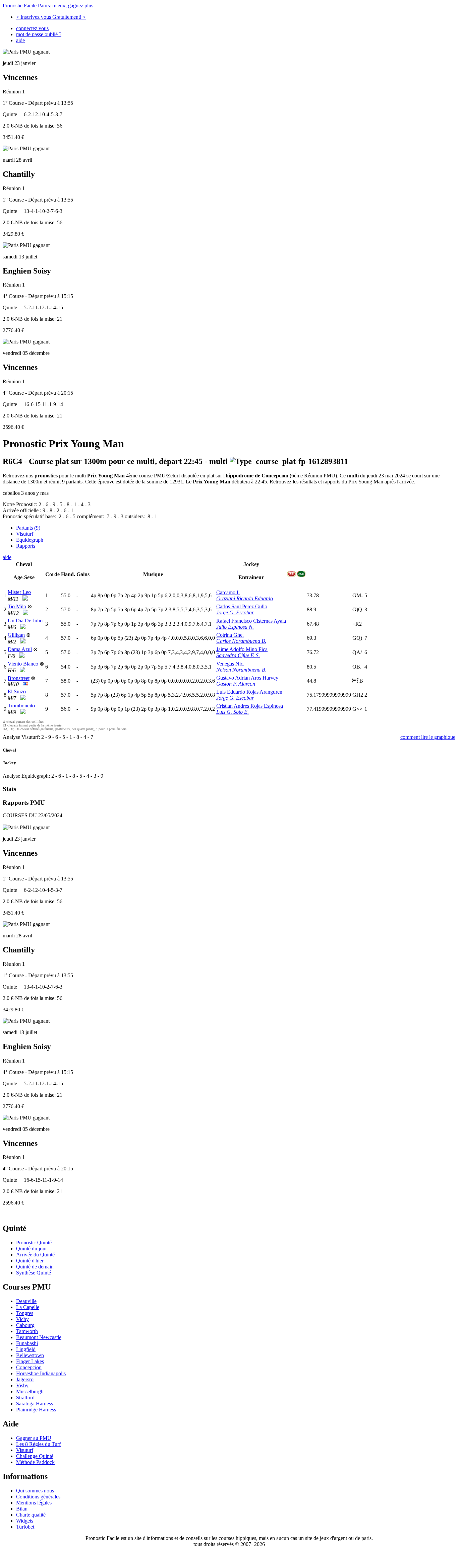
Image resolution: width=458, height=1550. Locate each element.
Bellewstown (30, 1355)
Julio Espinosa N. (235, 627)
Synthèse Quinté (33, 1272)
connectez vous (32, 28)
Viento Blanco (23, 664)
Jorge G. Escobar (235, 612)
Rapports (25, 546)
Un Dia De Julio (25, 620)
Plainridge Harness (36, 1409)
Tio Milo (17, 606)
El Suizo (17, 691)
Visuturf (24, 534)
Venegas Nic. (230, 664)
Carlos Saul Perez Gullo (241, 606)
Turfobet (25, 1527)
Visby (22, 1385)
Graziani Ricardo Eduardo (244, 598)
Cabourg (25, 1325)
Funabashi (27, 1343)
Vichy (22, 1319)
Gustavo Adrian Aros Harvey (247, 678)
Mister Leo (19, 592)
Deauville (26, 1301)
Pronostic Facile (48, 5)
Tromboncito (21, 705)
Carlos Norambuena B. (241, 641)
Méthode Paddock (35, 1462)
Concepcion (29, 1367)
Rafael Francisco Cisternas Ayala (251, 621)
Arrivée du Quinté (35, 1254)
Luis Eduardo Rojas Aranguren (249, 692)
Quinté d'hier (30, 1260)
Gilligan (16, 635)
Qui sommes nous (35, 1490)
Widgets (24, 1521)
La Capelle (27, 1307)
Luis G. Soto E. (232, 712)
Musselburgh (30, 1391)
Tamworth (27, 1331)
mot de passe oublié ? (38, 34)
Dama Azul (20, 649)
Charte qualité (31, 1515)
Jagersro (25, 1379)
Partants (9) (28, 528)
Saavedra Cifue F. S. (238, 655)
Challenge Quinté (34, 1456)
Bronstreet (19, 678)
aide (20, 40)
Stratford (25, 1397)
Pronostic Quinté (34, 1242)
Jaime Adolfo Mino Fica (242, 649)
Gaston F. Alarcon (235, 684)
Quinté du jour (31, 1248)
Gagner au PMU (33, 1438)
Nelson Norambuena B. (241, 670)
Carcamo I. (228, 592)
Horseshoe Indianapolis (41, 1373)
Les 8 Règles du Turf (38, 1444)
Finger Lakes (30, 1361)
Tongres (24, 1313)
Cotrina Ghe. (230, 635)
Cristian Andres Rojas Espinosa (249, 706)
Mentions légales (34, 1502)
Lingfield (26, 1349)
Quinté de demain (35, 1266)
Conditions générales (38, 1496)
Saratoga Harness (34, 1403)
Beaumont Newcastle (38, 1337)
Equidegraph (29, 540)
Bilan (21, 1509)
